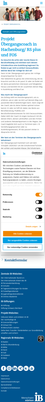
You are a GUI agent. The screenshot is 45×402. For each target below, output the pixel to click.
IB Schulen (5, 286)
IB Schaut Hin (6, 325)
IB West (4, 358)
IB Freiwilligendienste (9, 291)
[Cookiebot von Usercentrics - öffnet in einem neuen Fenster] (32, 153)
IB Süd (3, 352)
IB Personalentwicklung (10, 283)
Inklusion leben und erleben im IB (14, 317)
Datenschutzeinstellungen (10, 382)
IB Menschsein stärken (10, 327)
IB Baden (4, 342)
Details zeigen (32, 226)
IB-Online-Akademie (9, 296)
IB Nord (4, 350)
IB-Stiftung (5, 305)
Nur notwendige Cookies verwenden (22, 247)
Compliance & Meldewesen (10, 388)
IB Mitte (4, 347)
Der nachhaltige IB (8, 319)
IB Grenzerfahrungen (9, 322)
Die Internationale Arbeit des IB (13, 280)
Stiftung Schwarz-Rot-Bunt (11, 308)
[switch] (38, 202)
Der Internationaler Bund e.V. (13, 278)
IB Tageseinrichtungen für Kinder (14, 288)
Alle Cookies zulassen (22, 234)
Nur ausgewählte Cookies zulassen (22, 240)
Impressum (5, 376)
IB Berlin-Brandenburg (10, 344)
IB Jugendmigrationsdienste (12, 294)
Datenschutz (5, 379)
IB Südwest (5, 355)
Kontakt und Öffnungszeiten (14, 32)
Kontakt (4, 391)
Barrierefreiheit (6, 385)
